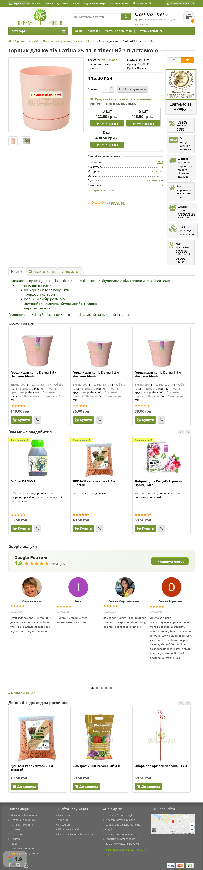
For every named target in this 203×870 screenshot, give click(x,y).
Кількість (94, 89)
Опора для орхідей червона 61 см (161, 766)
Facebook (64, 815)
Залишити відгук (169, 561)
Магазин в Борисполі (119, 31)
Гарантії (76, 3)
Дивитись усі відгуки (21, 692)
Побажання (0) (142, 3)
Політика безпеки (22, 848)
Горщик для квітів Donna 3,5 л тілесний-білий (34, 374)
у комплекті (155, 180)
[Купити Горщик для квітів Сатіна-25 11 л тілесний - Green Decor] (13, 141)
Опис (19, 271)
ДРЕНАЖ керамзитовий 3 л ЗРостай (94, 483)
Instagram (64, 824)
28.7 (160, 162)
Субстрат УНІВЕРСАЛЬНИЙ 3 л (96, 766)
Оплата (49, 3)
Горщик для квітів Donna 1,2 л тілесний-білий (96, 374)
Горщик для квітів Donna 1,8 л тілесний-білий (158, 374)
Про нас (36, 3)
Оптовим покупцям (150, 31)
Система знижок (119, 3)
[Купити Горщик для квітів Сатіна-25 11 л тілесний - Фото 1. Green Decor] (26, 141)
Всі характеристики (101, 190)
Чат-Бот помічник (22, 824)
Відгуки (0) (72, 271)
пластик (157, 171)
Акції (78, 31)
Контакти (94, 31)
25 (161, 167)
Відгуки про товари (95, 3)
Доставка (62, 3)
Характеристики (44, 271)
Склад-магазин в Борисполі (76, 834)
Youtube (63, 819)
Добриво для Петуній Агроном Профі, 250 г (158, 483)
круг (160, 176)
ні (162, 185)
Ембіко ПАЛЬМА (23, 481)
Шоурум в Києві (68, 829)
